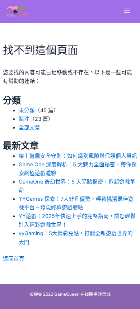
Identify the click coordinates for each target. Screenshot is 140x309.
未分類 (27, 110)
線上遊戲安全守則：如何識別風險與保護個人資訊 (78, 156)
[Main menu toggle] (127, 10)
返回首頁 (13, 259)
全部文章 (29, 127)
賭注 (24, 119)
